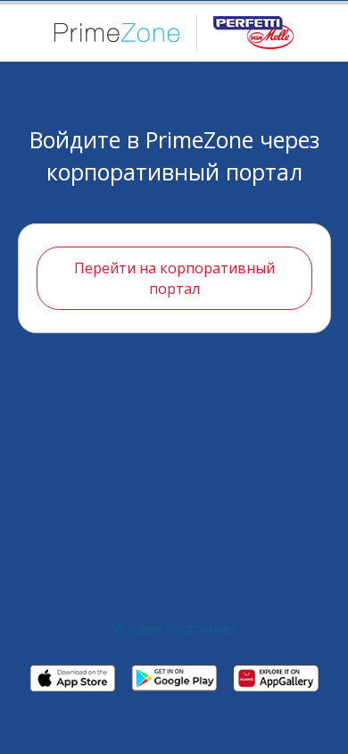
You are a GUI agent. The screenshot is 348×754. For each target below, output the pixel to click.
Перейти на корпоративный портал (174, 278)
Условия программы (174, 628)
